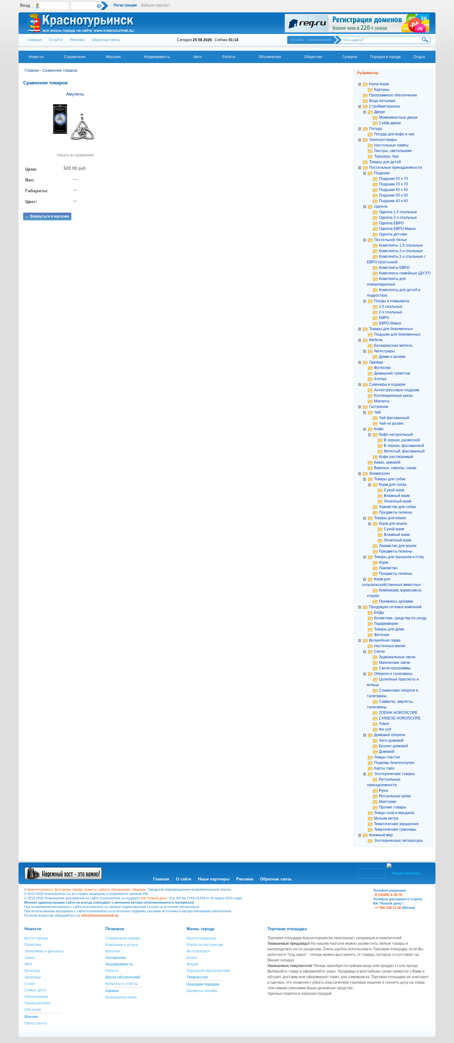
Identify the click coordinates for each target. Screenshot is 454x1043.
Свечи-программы (395, 668)
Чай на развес (391, 423)
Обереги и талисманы (393, 674)
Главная (34, 40)
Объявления (270, 57)
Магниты (381, 401)
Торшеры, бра (386, 156)
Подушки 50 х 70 (393, 178)
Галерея (350, 57)
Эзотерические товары (394, 774)
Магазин (113, 57)
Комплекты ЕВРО (394, 267)
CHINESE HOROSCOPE (400, 718)
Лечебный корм (397, 501)
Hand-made (379, 84)
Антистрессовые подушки (396, 390)
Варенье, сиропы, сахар (395, 468)
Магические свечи (394, 662)
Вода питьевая (382, 101)
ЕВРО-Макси (390, 323)
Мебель (376, 340)
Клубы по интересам (205, 945)
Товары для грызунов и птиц (399, 557)
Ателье (380, 379)
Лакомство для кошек (397, 546)
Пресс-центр (35, 1023)
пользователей (319, 39)
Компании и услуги (121, 945)
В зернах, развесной (402, 440)
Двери (379, 112)
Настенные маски (389, 646)
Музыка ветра (386, 818)
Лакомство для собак (397, 507)
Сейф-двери (390, 123)
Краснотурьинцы (201, 938)
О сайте (56, 40)
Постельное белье (390, 240)
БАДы (379, 612)
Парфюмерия (386, 623)
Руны (383, 790)
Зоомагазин (379, 473)
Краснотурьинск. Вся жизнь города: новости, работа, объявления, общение (86, 889)
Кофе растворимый (396, 457)
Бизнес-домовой (393, 746)
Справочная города (122, 938)
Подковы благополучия (394, 763)
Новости (36, 57)
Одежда (376, 362)
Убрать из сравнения (75, 155)
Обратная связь (106, 40)
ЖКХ (28, 964)
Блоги (192, 958)
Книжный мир (381, 835)
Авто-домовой (391, 740)
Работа (228, 57)
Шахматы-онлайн (202, 991)
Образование (36, 996)
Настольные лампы (391, 145)
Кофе (379, 429)
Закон (29, 958)
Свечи (379, 651)
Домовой (386, 751)
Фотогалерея (198, 951)
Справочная (75, 57)
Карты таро (384, 768)
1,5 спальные (390, 306)
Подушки (382, 173)
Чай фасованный (394, 418)
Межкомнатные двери (398, 117)
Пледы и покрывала (391, 301)
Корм (383, 562)
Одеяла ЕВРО (391, 223)
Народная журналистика (208, 971)
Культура (32, 971)
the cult (385, 729)
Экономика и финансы (44, 951)
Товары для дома (389, 629)
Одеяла (381, 206)
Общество (313, 57)
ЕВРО (384, 318)
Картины (381, 89)
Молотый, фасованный (404, 451)
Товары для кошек (390, 518)
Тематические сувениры (395, 829)
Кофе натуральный (396, 434)
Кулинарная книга (121, 997)
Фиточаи (381, 635)
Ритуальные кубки (395, 796)
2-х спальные (390, 312)
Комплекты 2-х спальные (401, 251)
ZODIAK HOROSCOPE (398, 712)
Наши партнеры (213, 879)
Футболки (382, 368)
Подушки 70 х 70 (393, 184)
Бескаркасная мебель (393, 345)
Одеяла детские (393, 234)
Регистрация (125, 5)
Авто (197, 57)
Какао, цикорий (387, 462)
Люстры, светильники (393, 151)
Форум (192, 964)
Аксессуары (384, 351)
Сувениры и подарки (387, 384)
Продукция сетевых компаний (395, 607)
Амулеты (75, 93)
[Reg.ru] (357, 23)
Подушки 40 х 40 (393, 190)
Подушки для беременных (397, 334)
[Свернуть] (359, 83)
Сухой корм (394, 490)
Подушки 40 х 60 (393, 201)
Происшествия (37, 1003)
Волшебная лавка (385, 640)
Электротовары (383, 140)
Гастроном (378, 407)
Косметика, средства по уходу (400, 618)
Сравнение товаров (59, 70)
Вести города (36, 938)
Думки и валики (392, 356)
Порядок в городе (385, 57)
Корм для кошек (393, 523)
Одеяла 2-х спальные (398, 217)
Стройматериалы (384, 106)
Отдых (419, 57)
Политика (32, 945)
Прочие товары (392, 807)
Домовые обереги (389, 735)
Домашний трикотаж (392, 373)
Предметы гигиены (395, 512)
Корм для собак (392, 484)
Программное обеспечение (393, 95)
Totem (384, 724)
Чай (377, 412)
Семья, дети (35, 990)
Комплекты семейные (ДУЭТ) (405, 273)
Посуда (375, 128)
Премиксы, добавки (396, 601)
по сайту (297, 39)
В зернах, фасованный (404, 445)
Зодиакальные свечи (397, 657)
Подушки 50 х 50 (393, 195)
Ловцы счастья (387, 757)
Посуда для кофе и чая (394, 134)
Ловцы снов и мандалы (394, 813)
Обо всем (32, 1009)
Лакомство (388, 568)
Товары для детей (385, 162)
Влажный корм (397, 496)
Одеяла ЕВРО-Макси (397, 229)
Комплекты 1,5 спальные (401, 245)
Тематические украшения (396, 824)
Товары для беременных (391, 329)
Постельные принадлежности (395, 167)
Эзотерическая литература (398, 840)
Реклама (77, 40)
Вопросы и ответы (121, 984)
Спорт (30, 984)
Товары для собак (389, 479)
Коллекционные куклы (393, 395)
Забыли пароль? (155, 5)
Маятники (387, 801)
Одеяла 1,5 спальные (398, 212)
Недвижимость (157, 57)
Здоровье (32, 977)
